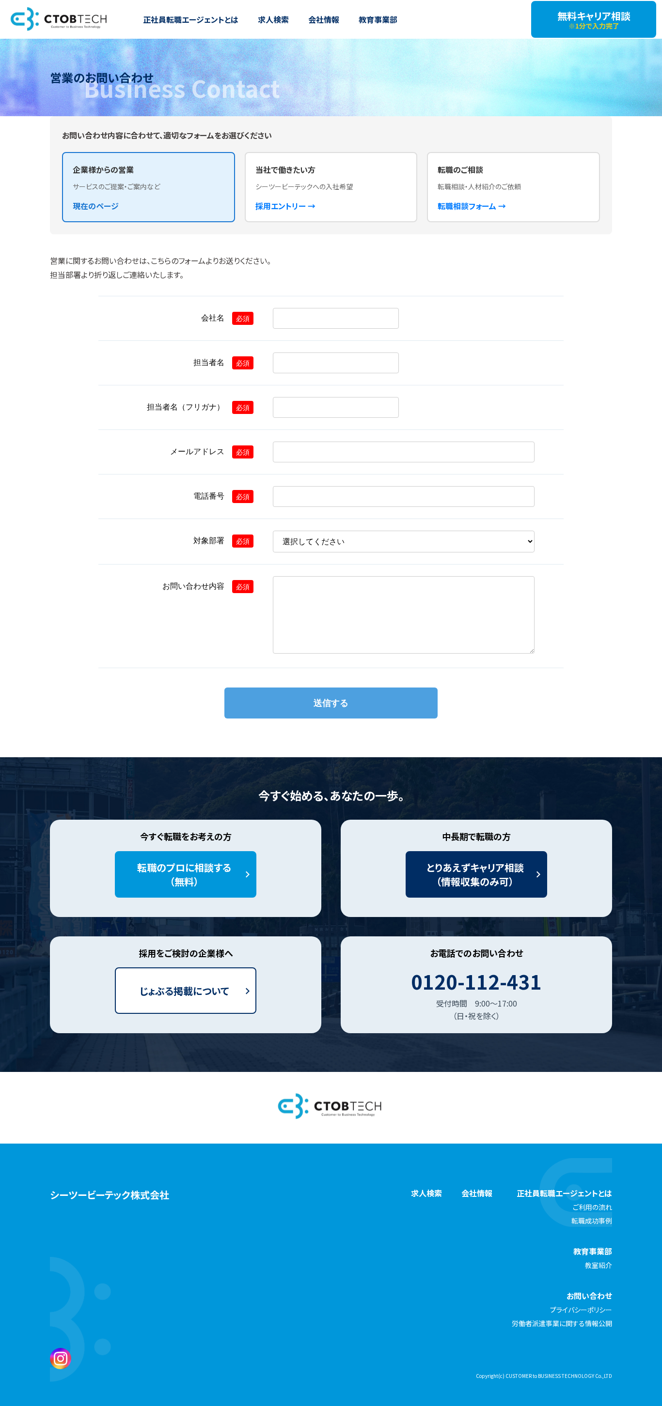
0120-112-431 (476, 981)
